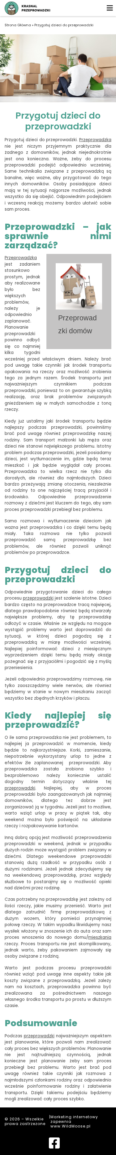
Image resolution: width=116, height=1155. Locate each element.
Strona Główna (18, 25)
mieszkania (99, 937)
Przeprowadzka (95, 140)
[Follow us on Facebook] (54, 1146)
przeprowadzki (38, 598)
